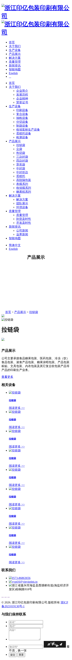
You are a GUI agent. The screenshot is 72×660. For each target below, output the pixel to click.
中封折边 (22, 172)
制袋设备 (22, 125)
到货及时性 (23, 218)
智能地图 (15, 69)
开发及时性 (23, 222)
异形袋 (20, 164)
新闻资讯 (15, 65)
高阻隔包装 (23, 180)
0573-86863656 (21, 578)
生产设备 (15, 50)
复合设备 (22, 114)
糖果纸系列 (23, 191)
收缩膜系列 (23, 187)
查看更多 (7, 376)
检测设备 (22, 137)
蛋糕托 (20, 176)
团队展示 (22, 203)
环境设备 (22, 207)
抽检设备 (22, 117)
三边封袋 (22, 156)
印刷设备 (22, 110)
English (13, 73)
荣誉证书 (22, 102)
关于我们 (15, 46)
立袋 (19, 149)
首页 (12, 42)
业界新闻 (22, 234)
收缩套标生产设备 (28, 129)
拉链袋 (20, 145)
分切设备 (22, 121)
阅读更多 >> (17, 407)
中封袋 (20, 168)
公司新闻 (22, 230)
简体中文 (15, 245)
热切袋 (20, 152)
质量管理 (15, 61)
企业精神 (22, 98)
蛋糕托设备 (23, 133)
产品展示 (15, 53)
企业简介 (22, 90)
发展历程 (22, 94)
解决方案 (15, 57)
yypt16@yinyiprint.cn (24, 581)
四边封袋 (22, 160)
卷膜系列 (22, 183)
